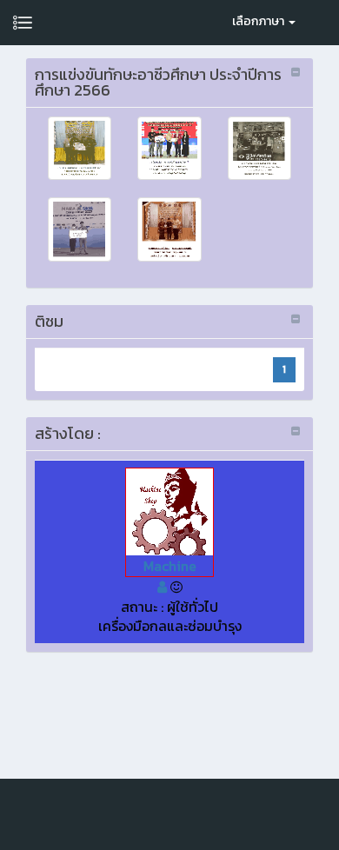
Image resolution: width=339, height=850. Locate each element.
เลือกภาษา (259, 21)
